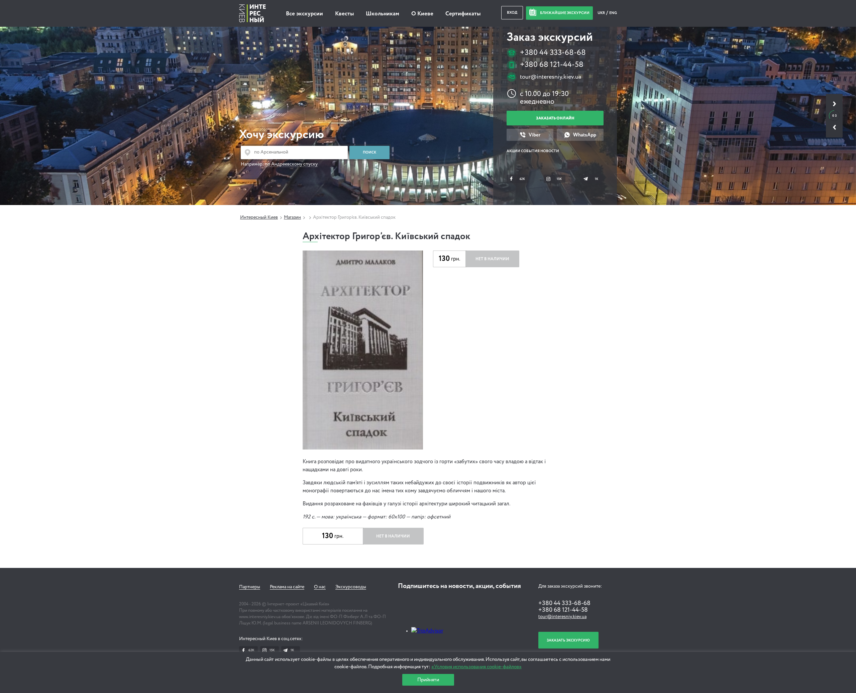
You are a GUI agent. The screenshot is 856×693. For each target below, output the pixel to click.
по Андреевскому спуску (291, 164)
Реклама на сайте (287, 587)
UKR (602, 13)
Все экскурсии (304, 14)
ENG (613, 13)
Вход (512, 12)
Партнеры (249, 587)
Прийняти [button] (428, 679)
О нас (320, 587)
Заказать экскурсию (568, 640)
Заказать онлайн (555, 118)
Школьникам (382, 14)
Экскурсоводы (350, 587)
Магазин (292, 217)
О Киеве (422, 14)
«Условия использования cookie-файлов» (476, 666)
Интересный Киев (259, 217)
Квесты (344, 14)
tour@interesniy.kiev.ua (550, 77)
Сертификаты (462, 14)
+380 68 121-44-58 (551, 65)
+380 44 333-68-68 (553, 53)
